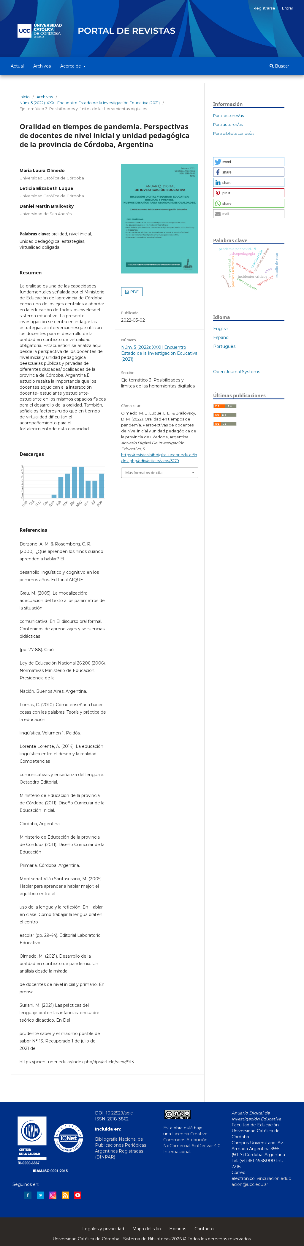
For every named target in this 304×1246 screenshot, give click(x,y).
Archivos (42, 66)
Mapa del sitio (146, 1228)
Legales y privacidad (103, 1228)
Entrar (287, 8)
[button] (248, 161)
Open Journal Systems (236, 371)
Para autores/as (228, 124)
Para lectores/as (228, 115)
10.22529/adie (119, 1113)
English (220, 328)
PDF (134, 291)
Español (221, 337)
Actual (17, 66)
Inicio (25, 96)
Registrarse (264, 8)
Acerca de (71, 66)
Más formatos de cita (143, 472)
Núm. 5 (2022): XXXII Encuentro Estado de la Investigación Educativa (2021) (90, 102)
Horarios (177, 1228)
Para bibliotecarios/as (233, 133)
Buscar (281, 66)
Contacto (204, 1228)
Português (224, 346)
